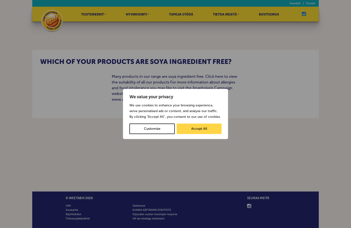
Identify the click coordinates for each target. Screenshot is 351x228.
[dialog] (175, 114)
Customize (152, 129)
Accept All (199, 129)
